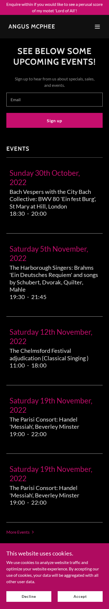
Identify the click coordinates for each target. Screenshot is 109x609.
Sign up (54, 120)
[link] (31, 26)
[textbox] (54, 100)
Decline (29, 596)
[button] (97, 26)
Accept (80, 596)
